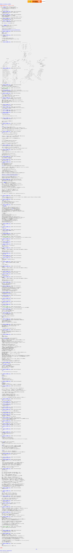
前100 (9, 550)
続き (36, 549)
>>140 (4, 244)
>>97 (2, 165)
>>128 (5, 205)
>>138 (2, 239)
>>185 (2, 436)
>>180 (2, 421)
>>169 (2, 377)
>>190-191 (3, 491)
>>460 (4, 206)
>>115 (2, 98)
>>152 (2, 299)
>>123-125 (3, 162)
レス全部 (7, 550)
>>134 (2, 227)
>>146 (2, 274)
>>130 (2, 196)
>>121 (2, 126)
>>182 (2, 426)
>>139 (2, 244)
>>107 (4, 165)
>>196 (2, 507)
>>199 (2, 544)
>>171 (2, 444)
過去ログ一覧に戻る (3, 550)
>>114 (8, 98)
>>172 (2, 399)
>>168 (2, 374)
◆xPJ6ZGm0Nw (6, 364)
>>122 (2, 132)
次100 (11, 550)
